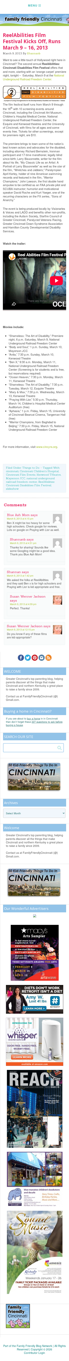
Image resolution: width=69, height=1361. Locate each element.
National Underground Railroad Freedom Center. (33, 77)
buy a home (33, 718)
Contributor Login (34, 1353)
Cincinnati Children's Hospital (39, 471)
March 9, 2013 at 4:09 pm (23, 604)
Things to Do (30, 467)
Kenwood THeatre (49, 474)
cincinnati (12, 471)
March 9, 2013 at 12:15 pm (21, 629)
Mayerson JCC (15, 478)
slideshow (12, 488)
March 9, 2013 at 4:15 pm (20, 518)
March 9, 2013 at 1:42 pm (20, 575)
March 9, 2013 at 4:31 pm (23, 543)
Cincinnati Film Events (20, 474)
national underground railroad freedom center (30, 480)
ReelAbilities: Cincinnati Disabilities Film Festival (30, 483)
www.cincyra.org (46, 447)
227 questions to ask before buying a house (34, 723)
